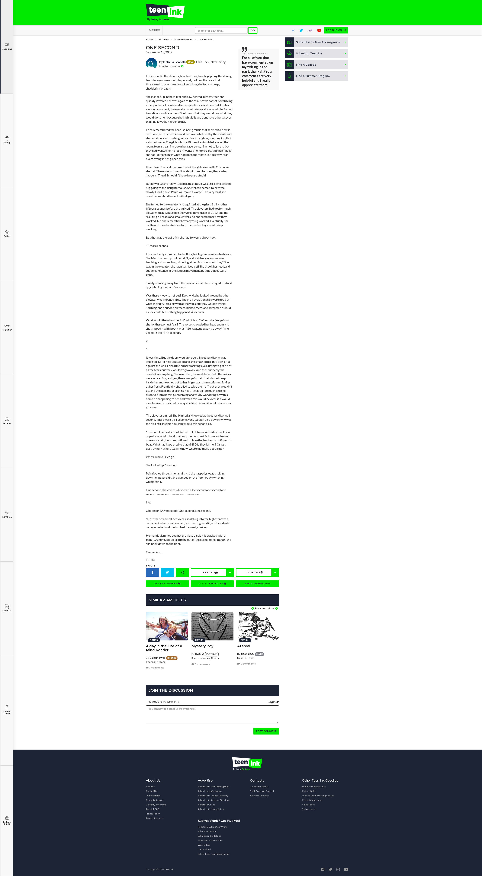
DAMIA (199, 653)
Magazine (7, 49)
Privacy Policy (153, 813)
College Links (308, 791)
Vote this (261, 572)
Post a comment (166, 583)
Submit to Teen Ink (309, 53)
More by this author (170, 66)
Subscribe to (318, 42)
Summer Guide (6, 712)
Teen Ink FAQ (152, 809)
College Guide (7, 823)
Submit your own (256, 583)
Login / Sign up (336, 30)
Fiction (7, 236)
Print (151, 559)
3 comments (156, 667)
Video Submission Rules (210, 840)
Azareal (243, 646)
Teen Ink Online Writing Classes (318, 795)
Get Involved (204, 849)
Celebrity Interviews (156, 804)
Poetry (7, 142)
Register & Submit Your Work (212, 826)
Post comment (266, 731)
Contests (6, 610)
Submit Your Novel (207, 831)
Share (150, 565)
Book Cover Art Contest (262, 791)
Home (149, 39)
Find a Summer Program (313, 76)
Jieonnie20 (247, 653)
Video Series (308, 804)
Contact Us (151, 791)
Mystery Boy (202, 646)
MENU (153, 30)
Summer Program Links (314, 786)
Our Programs (153, 795)
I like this (216, 572)
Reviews (7, 423)
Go (253, 30)
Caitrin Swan (157, 657)
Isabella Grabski (174, 62)
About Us (150, 786)
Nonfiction (7, 330)
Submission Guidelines (209, 835)
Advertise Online (206, 804)
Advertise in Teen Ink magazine (213, 786)
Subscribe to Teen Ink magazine (213, 853)
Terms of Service (154, 818)
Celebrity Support (154, 800)
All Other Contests (259, 795)
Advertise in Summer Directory (213, 800)
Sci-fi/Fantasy (183, 39)
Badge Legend (309, 809)
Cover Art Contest (259, 786)
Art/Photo (7, 517)
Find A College (306, 64)
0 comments (202, 664)
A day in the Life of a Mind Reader (164, 648)
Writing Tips (204, 844)
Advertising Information (210, 791)
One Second (205, 39)
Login (272, 702)
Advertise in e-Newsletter (211, 809)
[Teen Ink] (169, 12)
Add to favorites (211, 583)
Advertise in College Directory (213, 795)
